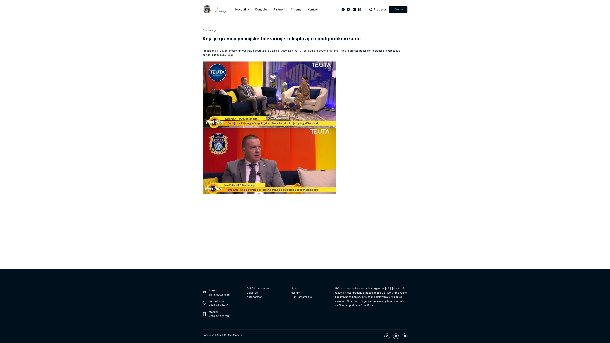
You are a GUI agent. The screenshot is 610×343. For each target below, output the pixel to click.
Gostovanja (210, 30)
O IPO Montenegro (258, 288)
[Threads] (359, 9)
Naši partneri (254, 296)
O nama (296, 9)
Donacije (261, 9)
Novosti (240, 9)
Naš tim (295, 292)
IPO (217, 8)
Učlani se (398, 9)
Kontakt (313, 9)
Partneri (279, 9)
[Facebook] (343, 9)
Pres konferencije (301, 296)
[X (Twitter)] (348, 9)
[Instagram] (354, 9)
